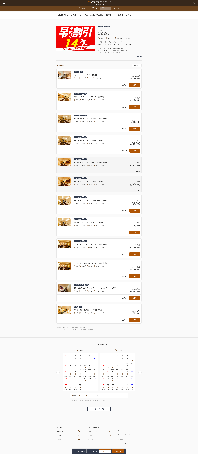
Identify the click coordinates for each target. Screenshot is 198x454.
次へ (140, 372)
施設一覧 (89, 435)
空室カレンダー (106, 451)
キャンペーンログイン (124, 434)
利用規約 (120, 439)
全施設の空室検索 (92, 431)
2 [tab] (74, 50)
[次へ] (140, 372)
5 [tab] (78, 50)
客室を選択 (119, 451)
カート (118, 8)
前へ (58, 372)
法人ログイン (121, 430)
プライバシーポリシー (124, 443)
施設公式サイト (60, 440)
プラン (107, 8)
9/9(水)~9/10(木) (80, 451)
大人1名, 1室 (94, 451)
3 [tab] (75, 50)
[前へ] (58, 372)
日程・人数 (83, 8)
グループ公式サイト (92, 440)
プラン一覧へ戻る (99, 409)
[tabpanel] (75, 38)
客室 (96, 8)
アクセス (58, 435)
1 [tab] (73, 50)
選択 (134, 85)
